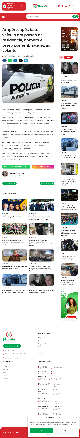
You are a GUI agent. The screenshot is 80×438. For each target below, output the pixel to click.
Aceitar (41, 430)
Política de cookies (52, 434)
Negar (65, 430)
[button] (76, 418)
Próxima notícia (46, 183)
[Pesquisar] (75, 16)
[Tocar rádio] (4, 6)
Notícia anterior (10, 183)
